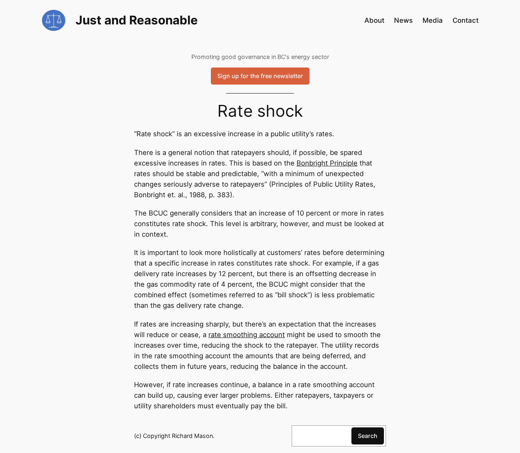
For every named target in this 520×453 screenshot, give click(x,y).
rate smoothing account (246, 335)
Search (367, 435)
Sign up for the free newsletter (260, 75)
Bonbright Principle (327, 163)
